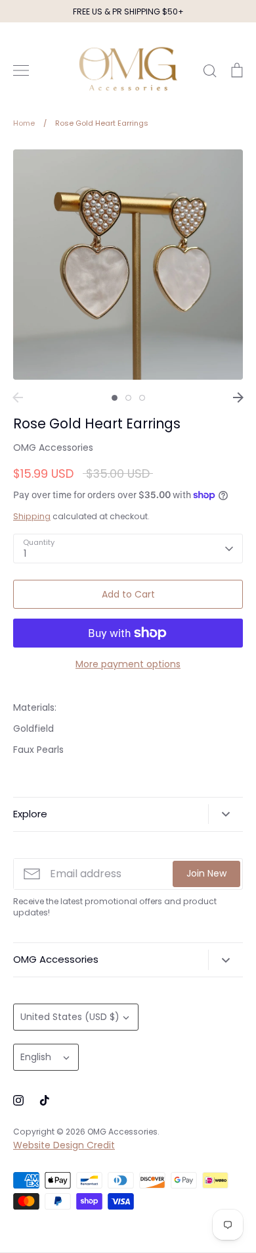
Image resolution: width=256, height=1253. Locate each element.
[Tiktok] (45, 1100)
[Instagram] (18, 1100)
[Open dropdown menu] (225, 814)
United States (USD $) (69, 1016)
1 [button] (114, 398)
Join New (206, 873)
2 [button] (128, 398)
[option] (128, 264)
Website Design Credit (64, 1145)
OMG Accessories (53, 447)
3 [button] (142, 398)
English (35, 1056)
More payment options (128, 664)
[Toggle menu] (21, 70)
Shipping (32, 516)
